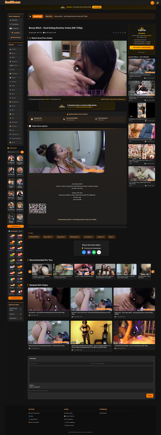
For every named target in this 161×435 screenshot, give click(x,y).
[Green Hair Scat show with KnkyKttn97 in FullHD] (141, 130)
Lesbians (100, 237)
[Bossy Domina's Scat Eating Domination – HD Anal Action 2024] (48, 332)
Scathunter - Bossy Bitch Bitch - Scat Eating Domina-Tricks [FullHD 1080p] (134, 313)
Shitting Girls (74, 237)
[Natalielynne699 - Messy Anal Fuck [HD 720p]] (148, 269)
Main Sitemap (103, 413)
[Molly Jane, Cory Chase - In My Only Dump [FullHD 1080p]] (127, 269)
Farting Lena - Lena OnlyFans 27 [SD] (138, 119)
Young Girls (60, 237)
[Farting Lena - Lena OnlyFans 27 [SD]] (141, 110)
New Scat (49, 16)
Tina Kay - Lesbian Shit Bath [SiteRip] (84, 276)
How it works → (141, 52)
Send (149, 395)
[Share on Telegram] (84, 252)
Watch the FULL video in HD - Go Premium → (113, 99)
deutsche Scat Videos (13, 309)
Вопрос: (31, 385)
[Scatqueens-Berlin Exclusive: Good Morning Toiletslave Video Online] (141, 66)
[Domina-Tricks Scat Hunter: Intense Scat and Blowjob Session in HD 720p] (91, 299)
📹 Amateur (87, 237)
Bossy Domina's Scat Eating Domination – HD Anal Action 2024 (46, 345)
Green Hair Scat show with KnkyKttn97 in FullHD (140, 139)
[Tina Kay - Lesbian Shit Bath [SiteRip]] (84, 269)
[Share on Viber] (89, 252)
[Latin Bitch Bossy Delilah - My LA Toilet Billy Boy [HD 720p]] (134, 332)
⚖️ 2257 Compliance (69, 422)
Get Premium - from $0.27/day (141, 47)
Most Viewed (15, 37)
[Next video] (152, 271)
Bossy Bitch (47, 237)
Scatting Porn (13, 318)
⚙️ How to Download (34, 413)
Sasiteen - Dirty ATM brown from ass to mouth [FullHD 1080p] (63, 277)
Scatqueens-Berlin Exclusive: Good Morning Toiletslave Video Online (139, 75)
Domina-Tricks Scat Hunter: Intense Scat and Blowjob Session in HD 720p (91, 313)
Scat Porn (12, 314)
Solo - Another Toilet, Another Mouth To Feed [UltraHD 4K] (140, 183)
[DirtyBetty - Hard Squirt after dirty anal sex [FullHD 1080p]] (42, 269)
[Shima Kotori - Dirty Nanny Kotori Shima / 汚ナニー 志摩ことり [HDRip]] (141, 151)
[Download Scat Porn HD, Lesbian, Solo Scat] (13, 2)
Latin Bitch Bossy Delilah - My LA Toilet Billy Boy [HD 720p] (131, 345)
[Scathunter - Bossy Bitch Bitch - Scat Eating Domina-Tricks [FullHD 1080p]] (134, 299)
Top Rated (16, 33)
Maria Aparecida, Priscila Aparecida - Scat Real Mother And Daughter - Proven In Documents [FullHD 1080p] (105, 278)
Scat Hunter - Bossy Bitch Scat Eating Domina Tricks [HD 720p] (47, 312)
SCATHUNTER (33, 237)
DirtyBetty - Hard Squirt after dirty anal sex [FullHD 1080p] (41, 277)
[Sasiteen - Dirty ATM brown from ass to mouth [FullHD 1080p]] (63, 269)
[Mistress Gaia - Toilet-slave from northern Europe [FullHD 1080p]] (141, 88)
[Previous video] (29, 271)
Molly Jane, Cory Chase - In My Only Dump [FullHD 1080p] (126, 277)
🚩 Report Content (69, 425)
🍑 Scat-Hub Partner (34, 422)
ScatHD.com (37, 16)
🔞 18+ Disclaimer (68, 419)
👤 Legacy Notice (33, 419)
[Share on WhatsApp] (94, 252)
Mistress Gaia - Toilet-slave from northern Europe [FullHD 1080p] (141, 97)
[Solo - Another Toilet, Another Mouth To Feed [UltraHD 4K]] (141, 173)
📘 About (31, 416)
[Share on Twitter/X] (99, 252)
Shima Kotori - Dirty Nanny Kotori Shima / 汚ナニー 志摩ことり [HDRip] (141, 161)
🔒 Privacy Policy (68, 413)
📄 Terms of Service (69, 416)
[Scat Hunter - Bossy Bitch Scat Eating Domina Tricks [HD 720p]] (48, 299)
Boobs (111, 237)
